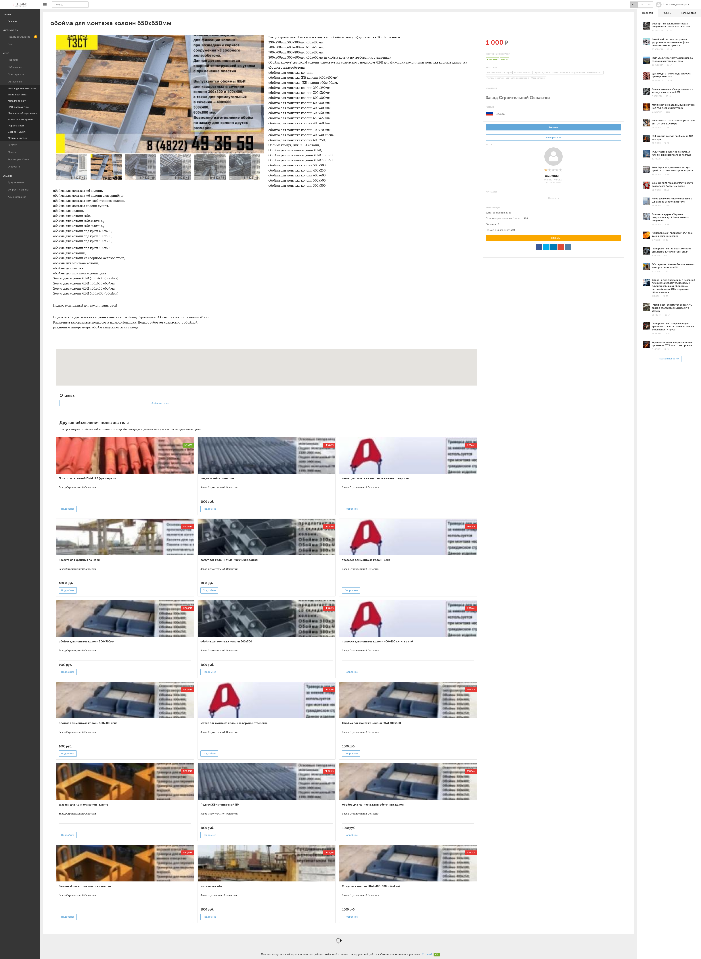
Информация (493, 208)
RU (633, 4)
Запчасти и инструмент (21, 119)
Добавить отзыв (160, 403)
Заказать (553, 127)
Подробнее (67, 508)
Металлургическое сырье (22, 88)
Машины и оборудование (22, 113)
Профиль (554, 237)
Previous (51, 108)
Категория (491, 68)
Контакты (491, 192)
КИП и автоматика (18, 107)
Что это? (427, 954)
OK (436, 954)
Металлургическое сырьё (499, 72)
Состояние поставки (498, 54)
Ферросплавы (16, 125)
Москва (500, 114)
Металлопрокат (17, 100)
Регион (490, 107)
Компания (491, 88)
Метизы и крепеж (18, 138)
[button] (672, 4)
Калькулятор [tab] (688, 12)
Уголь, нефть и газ (18, 94)
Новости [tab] (647, 12)
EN (649, 4)
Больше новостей (669, 358)
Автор (489, 144)
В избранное (553, 137)
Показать (553, 198)
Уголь (555, 72)
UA (641, 4)
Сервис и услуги (17, 131)
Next (268, 108)
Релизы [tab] (666, 12)
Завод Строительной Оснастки (518, 97)
